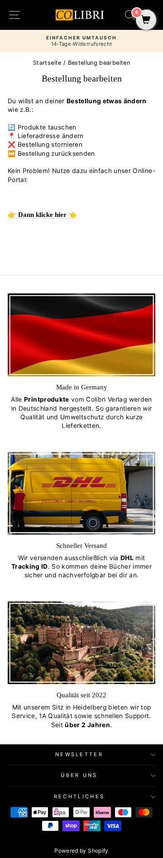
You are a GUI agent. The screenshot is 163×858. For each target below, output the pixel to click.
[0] (146, 20)
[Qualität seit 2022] (81, 642)
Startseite (47, 62)
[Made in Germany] (81, 334)
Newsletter (79, 754)
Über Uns (79, 775)
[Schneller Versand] (81, 493)
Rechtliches (79, 796)
